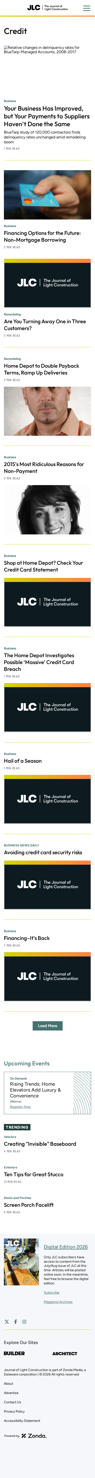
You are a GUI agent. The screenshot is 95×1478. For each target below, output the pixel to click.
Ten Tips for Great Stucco (33, 1174)
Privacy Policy (14, 1411)
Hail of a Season (23, 760)
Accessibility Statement (22, 1421)
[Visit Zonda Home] (25, 1436)
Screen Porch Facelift (29, 1204)
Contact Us (12, 1402)
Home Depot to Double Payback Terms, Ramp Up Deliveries (41, 369)
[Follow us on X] (7, 1322)
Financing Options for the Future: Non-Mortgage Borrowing (42, 236)
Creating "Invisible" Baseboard (40, 1143)
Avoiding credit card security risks (43, 852)
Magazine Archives (58, 1302)
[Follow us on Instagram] (24, 1322)
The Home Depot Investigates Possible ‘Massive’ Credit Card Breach (39, 662)
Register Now (20, 1107)
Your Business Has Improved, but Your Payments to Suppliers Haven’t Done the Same (47, 116)
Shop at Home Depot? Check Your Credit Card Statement (43, 566)
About (8, 1384)
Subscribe (51, 1293)
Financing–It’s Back (27, 938)
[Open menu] (87, 8)
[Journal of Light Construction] (47, 8)
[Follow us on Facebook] (16, 1322)
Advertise (11, 1393)
